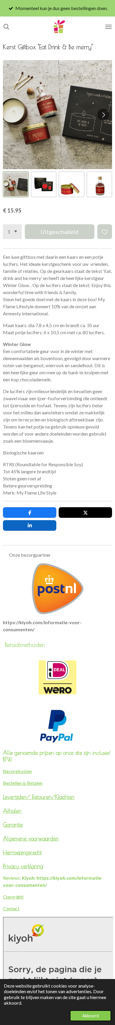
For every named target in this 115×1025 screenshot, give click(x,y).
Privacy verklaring (23, 866)
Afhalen (12, 811)
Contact (11, 908)
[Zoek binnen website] (6, 27)
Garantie (13, 824)
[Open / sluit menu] (108, 27)
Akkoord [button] (90, 1015)
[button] (16, 184)
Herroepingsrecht (22, 852)
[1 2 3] (12, 231)
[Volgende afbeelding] (103, 115)
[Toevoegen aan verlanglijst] (104, 231)
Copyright (13, 896)
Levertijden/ (17, 797)
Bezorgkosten (17, 771)
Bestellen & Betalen (22, 783)
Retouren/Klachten (53, 797)
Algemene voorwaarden (31, 838)
